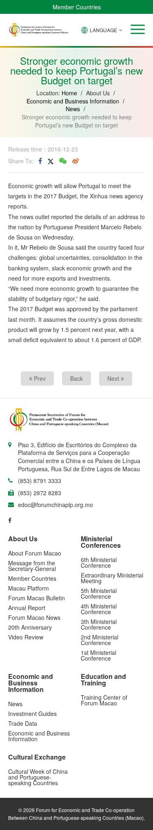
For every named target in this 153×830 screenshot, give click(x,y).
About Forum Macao (34, 553)
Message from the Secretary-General (32, 566)
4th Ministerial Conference (99, 609)
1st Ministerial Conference (98, 655)
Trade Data (22, 723)
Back (76, 378)
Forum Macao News (34, 617)
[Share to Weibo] (75, 161)
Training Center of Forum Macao (104, 700)
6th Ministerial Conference (99, 562)
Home (69, 93)
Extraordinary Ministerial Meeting (112, 578)
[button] (138, 29)
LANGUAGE (103, 29)
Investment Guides (32, 713)
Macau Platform (28, 588)
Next (114, 378)
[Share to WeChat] (62, 161)
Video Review (25, 637)
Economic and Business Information (73, 101)
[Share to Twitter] (50, 161)
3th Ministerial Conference (99, 624)
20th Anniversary (30, 627)
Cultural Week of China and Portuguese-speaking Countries (38, 777)
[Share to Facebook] (40, 161)
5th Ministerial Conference (99, 593)
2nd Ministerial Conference (99, 640)
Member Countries (77, 7)
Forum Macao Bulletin (36, 598)
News (73, 109)
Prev (39, 378)
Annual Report (26, 608)
